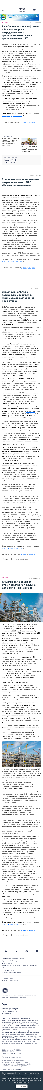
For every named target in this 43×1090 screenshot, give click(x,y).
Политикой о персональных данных (20, 1080)
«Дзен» (23, 122)
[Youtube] (37, 951)
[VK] (6, 951)
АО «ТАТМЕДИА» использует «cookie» (13, 1060)
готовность (30, 411)
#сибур (5, 559)
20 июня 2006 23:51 (35, 175)
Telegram (31, 122)
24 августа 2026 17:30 (35, 288)
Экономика (5, 22)
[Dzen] (26, 951)
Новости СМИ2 (10, 160)
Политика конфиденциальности (12, 1069)
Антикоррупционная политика (11, 1057)
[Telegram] (16, 951)
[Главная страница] (22, 10)
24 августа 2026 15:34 (35, 578)
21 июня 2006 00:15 (35, 22)
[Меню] (39, 10)
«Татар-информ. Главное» (12, 116)
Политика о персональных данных (13, 1053)
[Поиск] (3, 10)
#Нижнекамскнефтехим (20, 559)
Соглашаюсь (21, 1086)
